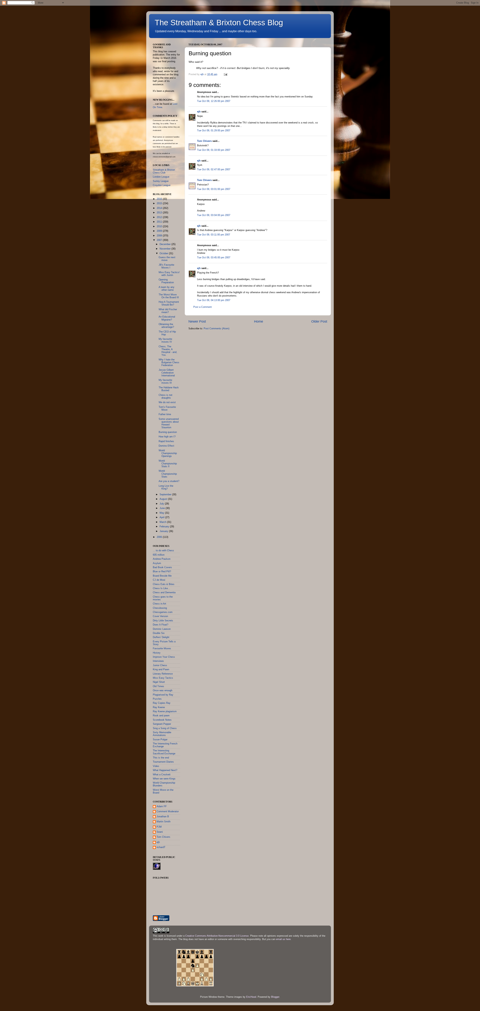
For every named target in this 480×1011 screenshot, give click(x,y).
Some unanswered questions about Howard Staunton (169, 423)
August (164, 499)
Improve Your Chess (164, 657)
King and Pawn (161, 669)
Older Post (319, 321)
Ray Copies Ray (161, 703)
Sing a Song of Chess (165, 728)
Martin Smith (163, 821)
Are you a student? (169, 481)
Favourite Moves (162, 648)
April (162, 517)
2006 (160, 537)
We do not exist (167, 402)
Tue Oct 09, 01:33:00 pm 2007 (213, 150)
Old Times (158, 686)
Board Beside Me (162, 576)
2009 (160, 231)
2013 (160, 212)
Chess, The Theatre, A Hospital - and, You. (168, 350)
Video (156, 766)
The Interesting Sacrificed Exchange (164, 752)
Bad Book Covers (162, 567)
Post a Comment (202, 307)
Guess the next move (167, 259)
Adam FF (162, 806)
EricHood (251, 997)
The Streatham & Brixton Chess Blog (219, 22)
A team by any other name (166, 288)
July (162, 503)
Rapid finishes (166, 441)
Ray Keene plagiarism (165, 711)
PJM (159, 827)
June (163, 508)
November (165, 248)
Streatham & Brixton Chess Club (164, 171)
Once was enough (162, 690)
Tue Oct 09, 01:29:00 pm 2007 (213, 130)
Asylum (157, 563)
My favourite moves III (165, 381)
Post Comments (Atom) (216, 328)
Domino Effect (166, 446)
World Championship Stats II (168, 464)
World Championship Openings (168, 453)
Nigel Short (159, 682)
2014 (160, 208)
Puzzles (157, 699)
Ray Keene (159, 707)
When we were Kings (164, 778)
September (166, 494)
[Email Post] (225, 74)
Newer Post (197, 321)
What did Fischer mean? (168, 311)
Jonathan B (163, 816)
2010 (160, 226)
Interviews (158, 661)
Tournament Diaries (163, 762)
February (165, 526)
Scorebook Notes (162, 720)
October (164, 253)
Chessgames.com (162, 612)
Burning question (168, 432)
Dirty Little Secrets (163, 620)
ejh (199, 111)
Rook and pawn (161, 715)
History (156, 653)
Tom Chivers (204, 141)
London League (161, 177)
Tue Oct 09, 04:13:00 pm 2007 (213, 300)
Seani (160, 832)
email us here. (283, 939)
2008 (160, 235)
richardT (161, 847)
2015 (160, 203)
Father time (165, 414)
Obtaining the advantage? (166, 325)
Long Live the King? (166, 487)
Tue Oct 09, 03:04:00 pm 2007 (213, 215)
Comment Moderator (168, 811)
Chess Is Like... (161, 588)
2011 (160, 221)
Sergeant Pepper (162, 724)
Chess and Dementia (164, 592)
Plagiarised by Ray (163, 694)
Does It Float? (160, 624)
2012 (160, 217)
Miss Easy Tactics (163, 678)
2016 (160, 199)
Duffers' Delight (161, 637)
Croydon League (161, 185)
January (164, 531)
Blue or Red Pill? (162, 571)
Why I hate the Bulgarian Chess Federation (169, 362)
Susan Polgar (160, 739)
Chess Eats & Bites (163, 584)
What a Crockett (161, 774)
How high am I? (167, 436)
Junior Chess (160, 665)
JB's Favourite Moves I (166, 266)
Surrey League (161, 181)
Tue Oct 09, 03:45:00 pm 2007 (213, 257)
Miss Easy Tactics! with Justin (169, 273)
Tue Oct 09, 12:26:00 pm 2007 (213, 101)
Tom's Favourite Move (167, 408)
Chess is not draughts (165, 396)
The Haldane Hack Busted (169, 389)
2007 (160, 240)
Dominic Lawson (162, 629)
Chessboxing (160, 608)
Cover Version (160, 616)
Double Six (159, 633)
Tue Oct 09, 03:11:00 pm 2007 (213, 234)
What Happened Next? (165, 770)
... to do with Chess (163, 550)
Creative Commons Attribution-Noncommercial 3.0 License (217, 936)
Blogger (275, 997)
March (163, 522)
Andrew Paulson (161, 559)
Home (258, 321)
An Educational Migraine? (167, 318)
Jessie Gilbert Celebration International (167, 373)
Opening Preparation (166, 281)
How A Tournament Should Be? (169, 303)
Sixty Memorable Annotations (162, 734)
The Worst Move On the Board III (169, 296)
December (165, 244)
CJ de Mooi (159, 580)
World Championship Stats (168, 474)
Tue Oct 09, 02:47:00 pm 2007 (213, 169)
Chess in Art (159, 603)
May (162, 513)
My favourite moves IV (165, 340)
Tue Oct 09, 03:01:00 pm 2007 (213, 189)
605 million (158, 555)
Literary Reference (163, 674)
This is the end (161, 757)
